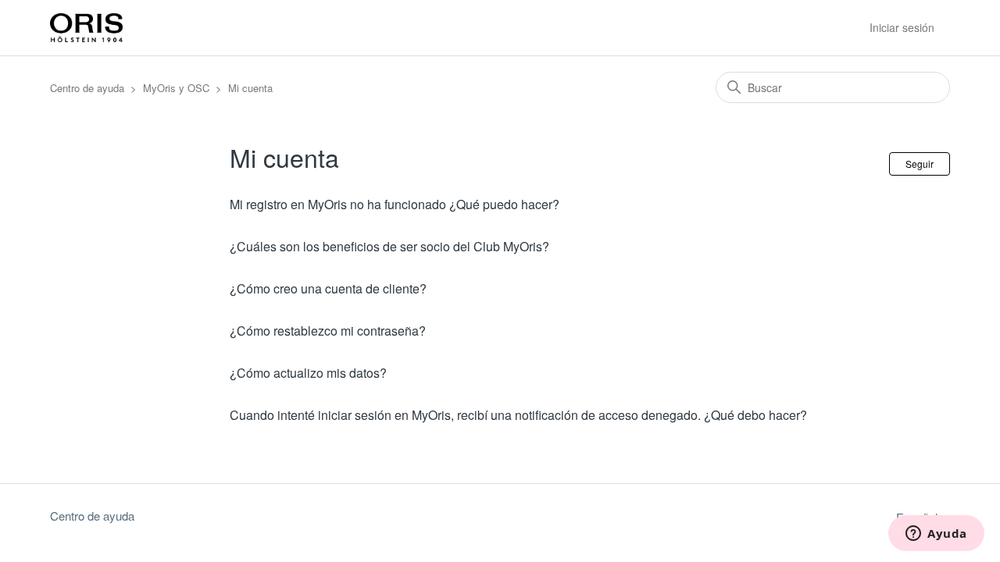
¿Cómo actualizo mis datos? (308, 373)
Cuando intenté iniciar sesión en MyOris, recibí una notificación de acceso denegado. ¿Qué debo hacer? (518, 415)
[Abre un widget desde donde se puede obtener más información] (936, 534)
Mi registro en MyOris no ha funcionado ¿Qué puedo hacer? (394, 204)
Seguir (919, 163)
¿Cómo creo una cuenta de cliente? (328, 288)
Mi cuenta (250, 87)
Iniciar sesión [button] (902, 27)
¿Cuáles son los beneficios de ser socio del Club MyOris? (389, 246)
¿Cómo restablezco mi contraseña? (328, 331)
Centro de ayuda (87, 87)
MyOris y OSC (176, 87)
